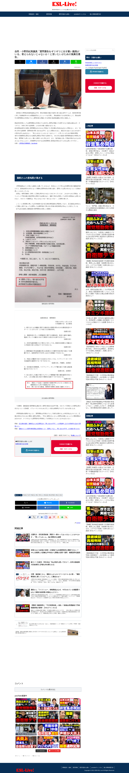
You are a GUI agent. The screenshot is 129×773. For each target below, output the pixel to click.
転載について (76, 435)
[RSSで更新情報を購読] (66, 517)
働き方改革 (27, 495)
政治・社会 (19, 495)
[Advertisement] (64, 30)
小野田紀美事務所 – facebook (28, 143)
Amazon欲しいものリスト (93, 62)
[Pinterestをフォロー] (54, 517)
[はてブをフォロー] (42, 517)
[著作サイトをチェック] (30, 517)
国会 (34, 495)
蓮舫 (47, 495)
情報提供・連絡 (66, 767)
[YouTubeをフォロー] (50, 517)
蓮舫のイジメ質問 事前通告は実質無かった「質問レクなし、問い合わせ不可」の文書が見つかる (49, 428)
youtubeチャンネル (96, 767)
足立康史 (60, 495)
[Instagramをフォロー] (46, 517)
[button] (113, 50)
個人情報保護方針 (109, 767)
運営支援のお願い (84, 767)
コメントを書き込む (48, 689)
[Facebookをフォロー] (38, 517)
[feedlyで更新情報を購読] (62, 517)
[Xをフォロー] (34, 517)
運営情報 (75, 767)
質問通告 (53, 495)
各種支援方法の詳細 (21, 444)
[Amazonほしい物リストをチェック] (58, 517)
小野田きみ (40, 495)
